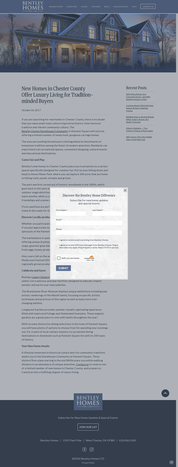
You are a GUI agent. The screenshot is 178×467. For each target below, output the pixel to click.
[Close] (125, 190)
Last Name (97, 210)
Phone (59, 229)
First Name (61, 210)
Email (59, 219)
